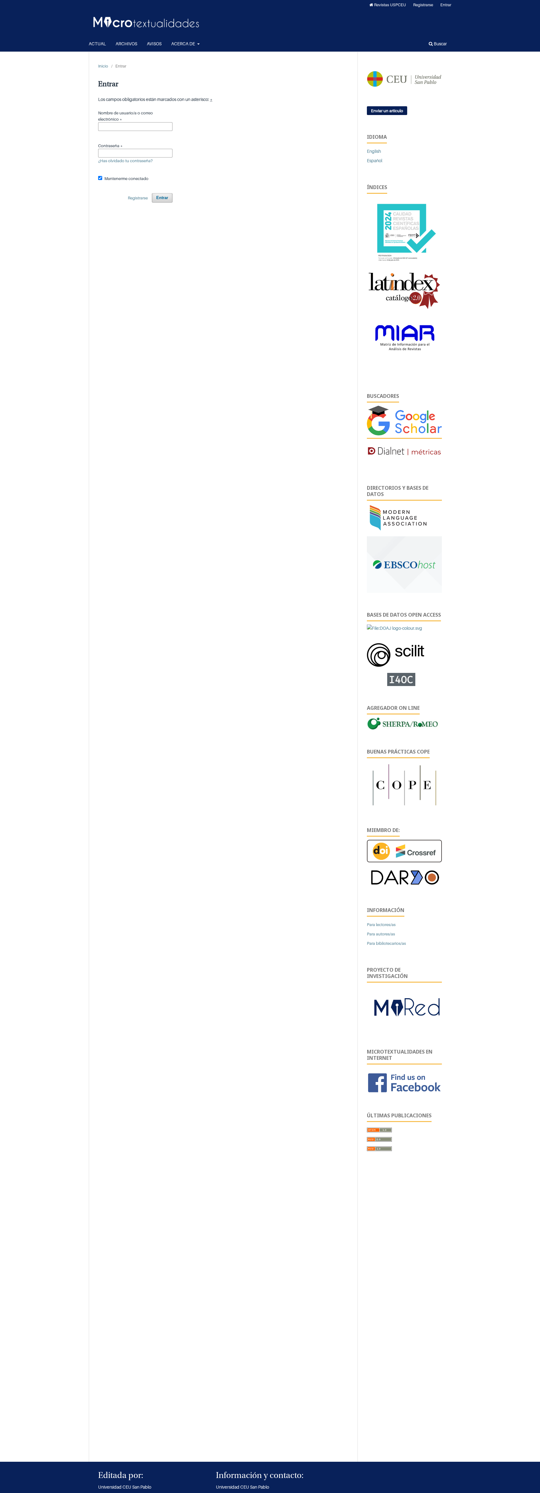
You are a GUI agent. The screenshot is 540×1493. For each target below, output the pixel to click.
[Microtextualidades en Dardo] (404, 876)
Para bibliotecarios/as (386, 943)
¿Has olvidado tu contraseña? (125, 160)
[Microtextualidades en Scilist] (396, 652)
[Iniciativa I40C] (404, 679)
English (374, 151)
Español (374, 160)
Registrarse (423, 4)
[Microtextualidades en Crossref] (404, 850)
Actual (97, 43)
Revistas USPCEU (389, 4)
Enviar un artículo (387, 110)
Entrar (445, 4)
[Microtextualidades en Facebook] (404, 1082)
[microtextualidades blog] (404, 1009)
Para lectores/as (381, 924)
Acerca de (183, 43)
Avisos (154, 43)
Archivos (126, 43)
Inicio (103, 65)
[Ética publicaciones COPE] (404, 784)
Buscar (440, 43)
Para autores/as (381, 933)
